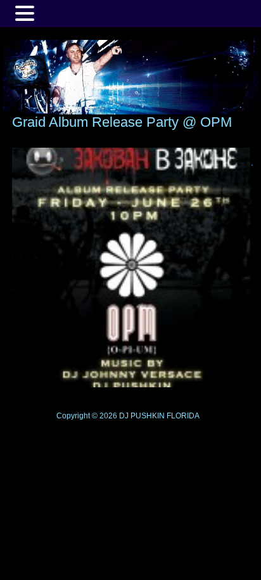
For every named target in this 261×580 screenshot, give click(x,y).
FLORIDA (183, 415)
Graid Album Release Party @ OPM (122, 122)
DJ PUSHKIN (141, 415)
